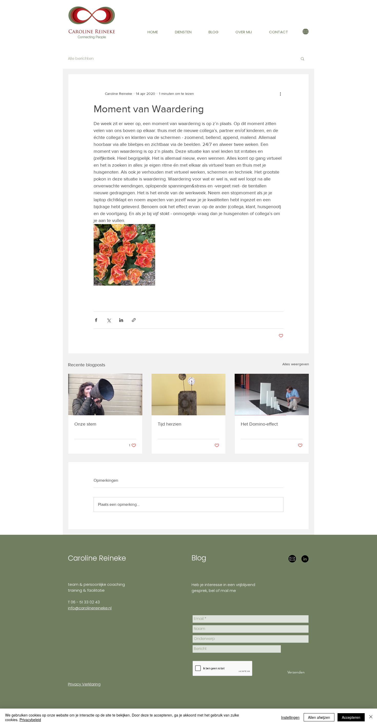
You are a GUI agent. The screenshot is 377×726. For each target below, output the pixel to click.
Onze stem (85, 424)
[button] (188, 32)
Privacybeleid (30, 719)
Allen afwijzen (319, 717)
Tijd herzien (169, 424)
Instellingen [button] (290, 717)
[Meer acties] (280, 93)
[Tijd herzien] (189, 394)
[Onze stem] (105, 394)
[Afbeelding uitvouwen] (124, 255)
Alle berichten (81, 58)
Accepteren (351, 717)
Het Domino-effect (259, 424)
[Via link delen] (133, 320)
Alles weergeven (295, 364)
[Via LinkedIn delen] (121, 320)
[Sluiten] (371, 717)
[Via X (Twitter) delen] (108, 320)
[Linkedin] (305, 558)
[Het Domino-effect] (272, 394)
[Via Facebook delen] (96, 320)
